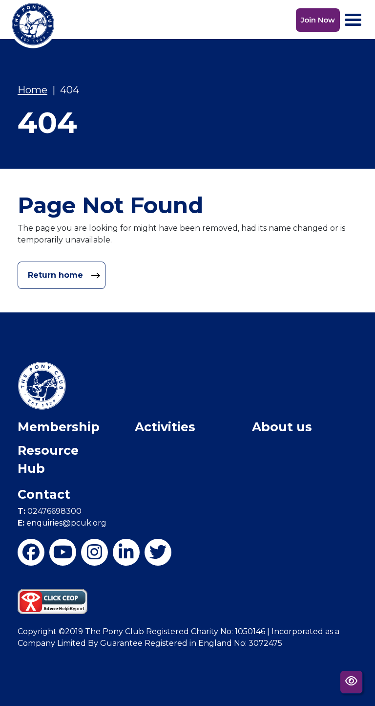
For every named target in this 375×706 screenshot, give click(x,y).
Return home (56, 275)
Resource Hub (48, 459)
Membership (59, 426)
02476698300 (50, 511)
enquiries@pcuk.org (62, 523)
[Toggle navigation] (353, 20)
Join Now (318, 19)
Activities (165, 426)
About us (282, 426)
